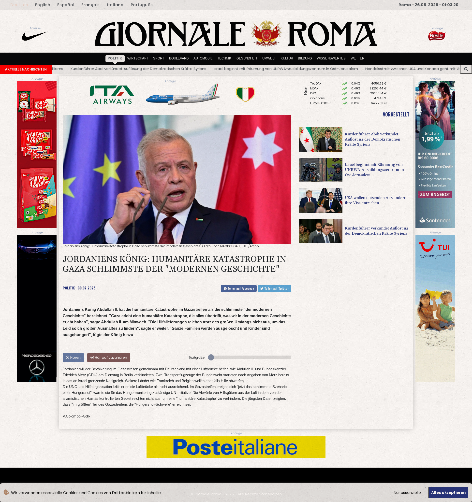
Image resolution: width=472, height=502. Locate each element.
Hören (75, 357)
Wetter (357, 58)
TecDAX (315, 102)
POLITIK (69, 287)
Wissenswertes (331, 58)
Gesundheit (246, 58)
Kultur (287, 58)
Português (142, 5)
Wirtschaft (137, 58)
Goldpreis (317, 82)
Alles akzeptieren (448, 492)
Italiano (115, 5)
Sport (158, 58)
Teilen (240, 288)
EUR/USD (316, 97)
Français (90, 5)
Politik (115, 58)
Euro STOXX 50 (320, 87)
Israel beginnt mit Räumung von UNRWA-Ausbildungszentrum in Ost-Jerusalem (165, 68)
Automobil (202, 58)
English (42, 5)
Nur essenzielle (407, 492)
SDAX (314, 92)
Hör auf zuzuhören (110, 357)
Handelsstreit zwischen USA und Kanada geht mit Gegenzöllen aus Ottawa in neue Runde (326, 68)
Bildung (305, 58)
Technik (224, 58)
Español (65, 5)
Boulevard (179, 58)
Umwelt (269, 58)
